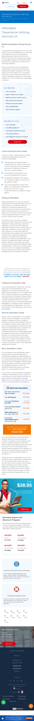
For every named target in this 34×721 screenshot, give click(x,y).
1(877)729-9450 (7, 636)
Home (3, 18)
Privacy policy (22, 696)
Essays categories (17, 651)
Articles (17, 655)
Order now (23, 6)
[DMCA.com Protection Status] (18, 709)
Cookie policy (6, 698)
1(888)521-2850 (7, 634)
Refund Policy (22, 698)
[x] (17, 718)
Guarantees (12, 701)
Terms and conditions (8, 696)
